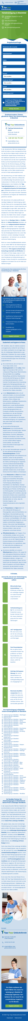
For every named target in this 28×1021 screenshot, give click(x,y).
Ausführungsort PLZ (8, 93)
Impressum (10, 1018)
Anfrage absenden (14, 108)
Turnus (5, 86)
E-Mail (4, 66)
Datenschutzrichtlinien (10, 105)
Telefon (5, 60)
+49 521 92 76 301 (9, 2)
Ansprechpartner (7, 53)
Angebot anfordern (14, 336)
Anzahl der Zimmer (8, 80)
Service (5, 73)
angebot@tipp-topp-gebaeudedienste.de (10, 947)
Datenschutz (18, 1018)
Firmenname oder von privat (10, 47)
